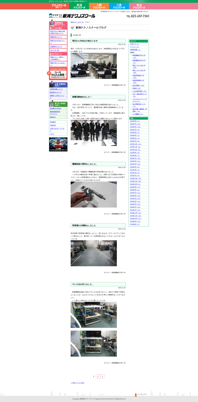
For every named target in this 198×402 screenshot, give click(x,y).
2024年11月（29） (136, 181)
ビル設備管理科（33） (140, 91)
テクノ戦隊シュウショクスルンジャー (58, 144)
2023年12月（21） (136, 213)
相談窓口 (53, 117)
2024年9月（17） (135, 187)
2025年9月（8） (135, 152)
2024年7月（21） (135, 193)
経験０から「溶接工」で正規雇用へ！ (57, 58)
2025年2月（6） (135, 173)
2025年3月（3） (135, 170)
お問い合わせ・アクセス (57, 130)
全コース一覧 (54, 50)
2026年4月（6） (135, 132)
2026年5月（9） (135, 129)
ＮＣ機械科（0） (138, 114)
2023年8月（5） (135, 224)
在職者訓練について (56, 89)
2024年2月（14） (135, 207)
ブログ (52, 134)
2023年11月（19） (136, 216)
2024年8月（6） (135, 190)
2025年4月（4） (135, 167)
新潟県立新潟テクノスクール (72, 15)
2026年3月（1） (135, 135)
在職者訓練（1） (135, 49)
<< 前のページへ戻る (77, 383)
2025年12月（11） (136, 144)
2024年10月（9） (135, 184)
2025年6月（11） (135, 161)
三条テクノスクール (119, 6)
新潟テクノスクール (79, 6)
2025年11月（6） (135, 147)
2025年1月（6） (135, 175)
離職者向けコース (56, 37)
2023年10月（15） (136, 218)
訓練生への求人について (57, 97)
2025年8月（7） (135, 155)
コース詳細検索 (57, 73)
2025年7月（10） (135, 158)
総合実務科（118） (139, 85)
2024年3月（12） (135, 204)
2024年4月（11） (135, 201)
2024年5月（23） (135, 198)
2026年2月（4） (135, 138)
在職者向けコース (56, 46)
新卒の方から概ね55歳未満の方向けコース (57, 32)
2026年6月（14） (135, 127)
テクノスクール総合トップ (59, 6)
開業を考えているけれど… (57, 64)
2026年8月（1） (135, 121)
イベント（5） (134, 47)
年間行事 (53, 125)
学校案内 (53, 122)
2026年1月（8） (135, 141)
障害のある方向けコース (57, 42)
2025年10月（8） (135, 150)
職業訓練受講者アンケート (55, 113)
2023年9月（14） (135, 221)
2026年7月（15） (135, 124)
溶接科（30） (137, 88)
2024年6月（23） (135, 195)
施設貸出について (55, 92)
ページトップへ (140, 395)
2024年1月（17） (135, 210)
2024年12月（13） (136, 178)
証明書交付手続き (55, 108)
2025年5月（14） (135, 164)
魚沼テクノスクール (139, 6)
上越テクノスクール (99, 6)
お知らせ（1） (134, 44)
